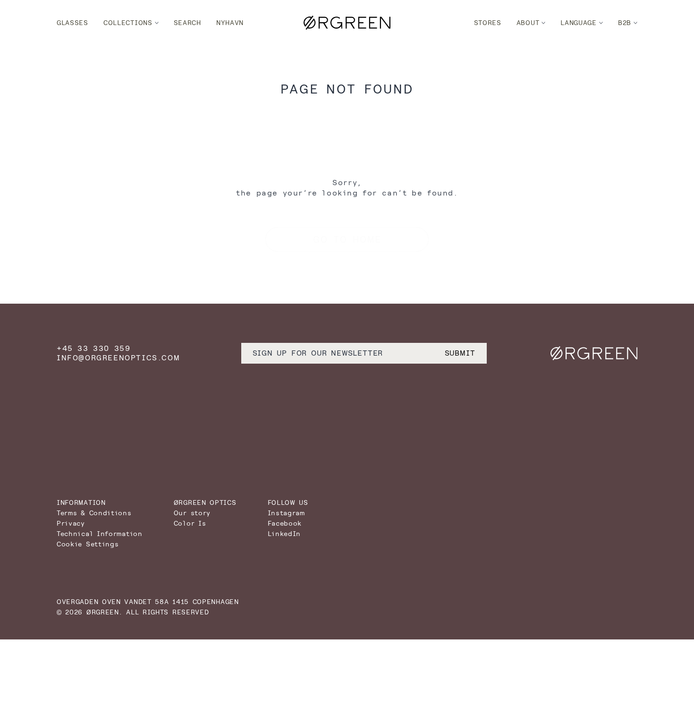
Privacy (71, 523)
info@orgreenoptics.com (118, 357)
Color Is (190, 523)
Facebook (285, 523)
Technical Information (100, 533)
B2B (624, 22)
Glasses (72, 22)
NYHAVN (230, 22)
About (528, 22)
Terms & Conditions (94, 513)
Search (187, 22)
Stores (487, 22)
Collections (127, 22)
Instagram (286, 513)
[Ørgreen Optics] (594, 353)
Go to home (347, 239)
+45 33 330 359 (93, 348)
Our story (192, 513)
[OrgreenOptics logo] (347, 23)
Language (578, 22)
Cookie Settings (88, 544)
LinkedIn (284, 533)
